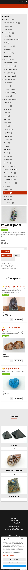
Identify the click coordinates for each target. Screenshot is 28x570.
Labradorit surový (10, 183)
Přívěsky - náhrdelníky (12, 23)
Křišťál (7, 126)
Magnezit (7, 136)
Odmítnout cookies (14, 563)
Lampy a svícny (8, 59)
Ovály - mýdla (9, 46)
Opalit (6, 143)
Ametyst (7, 106)
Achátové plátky (10, 63)
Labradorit (8, 129)
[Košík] (26, 2)
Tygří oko (7, 159)
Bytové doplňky (8, 33)
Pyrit (6, 146)
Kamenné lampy (10, 76)
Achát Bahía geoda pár (12, 328)
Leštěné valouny (10, 93)
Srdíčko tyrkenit (11, 369)
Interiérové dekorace (11, 39)
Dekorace (8, 29)
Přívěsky (7, 193)
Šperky (5, 186)
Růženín (7, 149)
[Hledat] (20, 2)
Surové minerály (8, 166)
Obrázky (16, 256)
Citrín (6, 113)
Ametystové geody (10, 169)
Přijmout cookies (14, 566)
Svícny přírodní (9, 73)
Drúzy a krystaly (10, 173)
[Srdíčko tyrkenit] (14, 383)
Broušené (8, 82)
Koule (6, 43)
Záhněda (7, 163)
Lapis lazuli (8, 133)
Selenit (7, 153)
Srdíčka (7, 49)
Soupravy (7, 196)
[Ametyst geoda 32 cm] (14, 304)
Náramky (8, 199)
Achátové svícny (10, 69)
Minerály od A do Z (9, 99)
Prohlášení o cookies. (8, 555)
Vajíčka (7, 56)
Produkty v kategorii (8, 259)
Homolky (7, 86)
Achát (7, 102)
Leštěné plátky (9, 89)
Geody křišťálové (10, 179)
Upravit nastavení (14, 559)
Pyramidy (8, 96)
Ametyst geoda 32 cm (14, 286)
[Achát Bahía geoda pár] (14, 345)
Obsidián (7, 139)
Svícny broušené (10, 66)
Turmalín (7, 156)
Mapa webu (23, 569)
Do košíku (6, 251)
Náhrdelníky (8, 203)
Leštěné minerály (8, 79)
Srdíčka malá (9, 53)
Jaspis (7, 116)
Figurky (7, 36)
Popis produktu (6, 256)
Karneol (7, 123)
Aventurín (8, 109)
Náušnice (7, 26)
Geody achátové (10, 176)
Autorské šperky (8, 19)
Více (14, 449)
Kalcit (6, 119)
